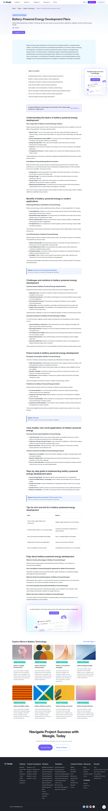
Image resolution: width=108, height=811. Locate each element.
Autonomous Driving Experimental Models (45, 270)
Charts (21, 778)
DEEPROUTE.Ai (74, 782)
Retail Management (47, 778)
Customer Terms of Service (101, 769)
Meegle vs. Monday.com (33, 769)
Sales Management (47, 776)
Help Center (86, 769)
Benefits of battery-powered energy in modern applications (43, 79)
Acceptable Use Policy (99, 776)
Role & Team (22, 769)
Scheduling (22, 780)
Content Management (60, 780)
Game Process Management (62, 774)
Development (45, 793)
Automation (22, 774)
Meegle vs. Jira (31, 767)
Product (44, 791)
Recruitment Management (61, 787)
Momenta (73, 785)
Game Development (47, 771)
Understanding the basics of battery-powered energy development (45, 76)
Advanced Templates (60, 789)
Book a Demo (61, 747)
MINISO (72, 767)
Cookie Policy (97, 778)
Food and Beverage (47, 780)
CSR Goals (36, 418)
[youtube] (90, 807)
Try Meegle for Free (18, 32)
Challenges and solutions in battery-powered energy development (45, 82)
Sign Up (85, 783)
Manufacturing (59, 785)
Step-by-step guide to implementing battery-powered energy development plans (49, 90)
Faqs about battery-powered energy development (41, 96)
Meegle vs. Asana (31, 776)
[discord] (84, 807)
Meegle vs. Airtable (32, 774)
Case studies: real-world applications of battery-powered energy (45, 88)
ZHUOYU (73, 780)
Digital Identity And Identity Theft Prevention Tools (47, 497)
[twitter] (93, 807)
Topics (19, 8)
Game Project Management (62, 776)
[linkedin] (87, 807)
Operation (44, 796)
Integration (22, 782)
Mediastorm (74, 776)
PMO (43, 789)
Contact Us (101, 2)
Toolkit (21, 776)
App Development (59, 769)
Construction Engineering (61, 778)
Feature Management (60, 771)
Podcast (85, 771)
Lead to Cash (58, 782)
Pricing (55, 2)
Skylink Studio (74, 778)
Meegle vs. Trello (31, 778)
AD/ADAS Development (47, 767)
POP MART (73, 771)
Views (21, 771)
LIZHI (72, 774)
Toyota (72, 787)
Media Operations (46, 782)
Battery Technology (28, 8)
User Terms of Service (99, 771)
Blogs (84, 767)
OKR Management (46, 787)
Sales (43, 798)
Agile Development (47, 774)
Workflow (21, 767)
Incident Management (47, 785)
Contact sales (95, 79)
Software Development (48, 769)
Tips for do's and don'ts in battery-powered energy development (45, 93)
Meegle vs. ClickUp (32, 771)
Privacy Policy (97, 774)
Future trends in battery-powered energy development (42, 85)
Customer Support (88, 774)
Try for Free (54, 613)
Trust (95, 767)
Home (14, 8)
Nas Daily (73, 769)
